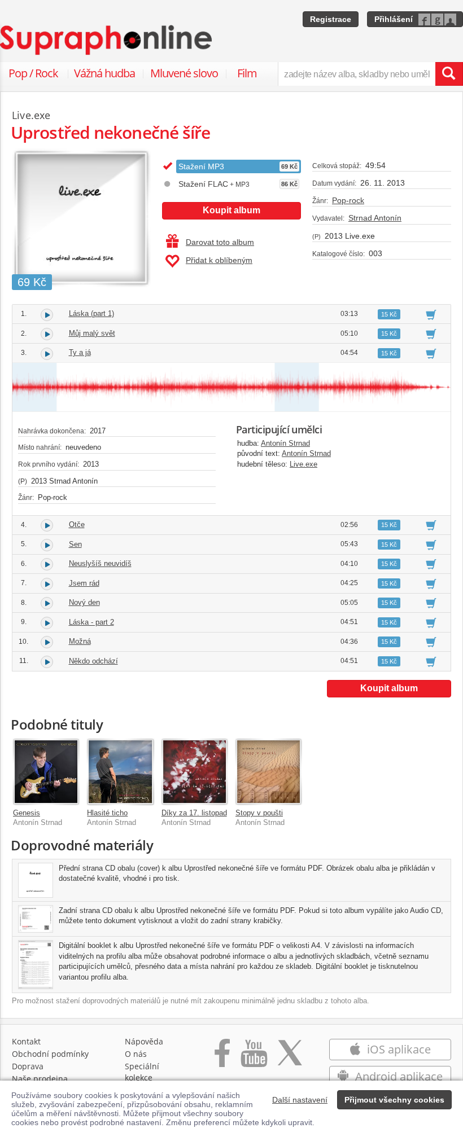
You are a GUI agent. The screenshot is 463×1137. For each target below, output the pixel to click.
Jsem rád (84, 583)
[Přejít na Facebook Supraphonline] (222, 1059)
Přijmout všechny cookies (394, 1099)
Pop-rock (348, 200)
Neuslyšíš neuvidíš (100, 563)
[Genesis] (46, 771)
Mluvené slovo (184, 73)
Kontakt (26, 1041)
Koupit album (231, 210)
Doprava (27, 1066)
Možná (80, 641)
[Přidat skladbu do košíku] (431, 314)
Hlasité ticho (107, 813)
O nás (136, 1053)
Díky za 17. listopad (194, 813)
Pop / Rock (33, 73)
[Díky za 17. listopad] (194, 771)
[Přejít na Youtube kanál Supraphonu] (253, 1059)
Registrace (330, 19)
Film (247, 73)
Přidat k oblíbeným (219, 260)
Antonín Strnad (285, 443)
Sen (75, 544)
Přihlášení (393, 19)
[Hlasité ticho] (120, 771)
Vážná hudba (104, 73)
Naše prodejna (40, 1078)
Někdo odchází (93, 661)
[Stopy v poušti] (268, 771)
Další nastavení (299, 1099)
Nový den (84, 602)
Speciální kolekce (142, 1072)
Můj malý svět (92, 333)
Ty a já (80, 352)
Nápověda (144, 1041)
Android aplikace (397, 1076)
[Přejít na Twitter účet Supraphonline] (290, 1059)
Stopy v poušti (259, 813)
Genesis (26, 813)
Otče (77, 524)
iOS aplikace (397, 1049)
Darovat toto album (220, 242)
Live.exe (303, 464)
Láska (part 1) (91, 313)
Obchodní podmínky (50, 1053)
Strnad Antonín (374, 217)
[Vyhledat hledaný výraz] (449, 74)
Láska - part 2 (91, 622)
